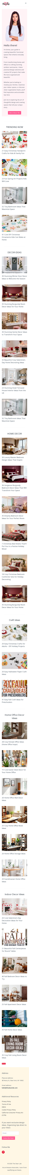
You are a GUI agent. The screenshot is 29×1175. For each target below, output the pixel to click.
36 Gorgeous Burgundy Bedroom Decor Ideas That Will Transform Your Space (14, 488)
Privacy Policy (6, 1101)
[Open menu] (25, 3)
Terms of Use (6, 1104)
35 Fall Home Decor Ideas (12, 1030)
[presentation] (14, 139)
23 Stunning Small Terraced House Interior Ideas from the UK (14, 390)
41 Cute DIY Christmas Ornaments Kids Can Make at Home (13, 237)
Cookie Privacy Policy (9, 1110)
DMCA (4, 1107)
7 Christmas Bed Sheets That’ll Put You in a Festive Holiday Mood (14, 546)
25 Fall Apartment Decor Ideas (14, 1004)
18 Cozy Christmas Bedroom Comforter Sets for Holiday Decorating (13, 576)
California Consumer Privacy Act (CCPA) (12, 1114)
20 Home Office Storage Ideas (13, 853)
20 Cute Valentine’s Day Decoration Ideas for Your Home (12, 920)
